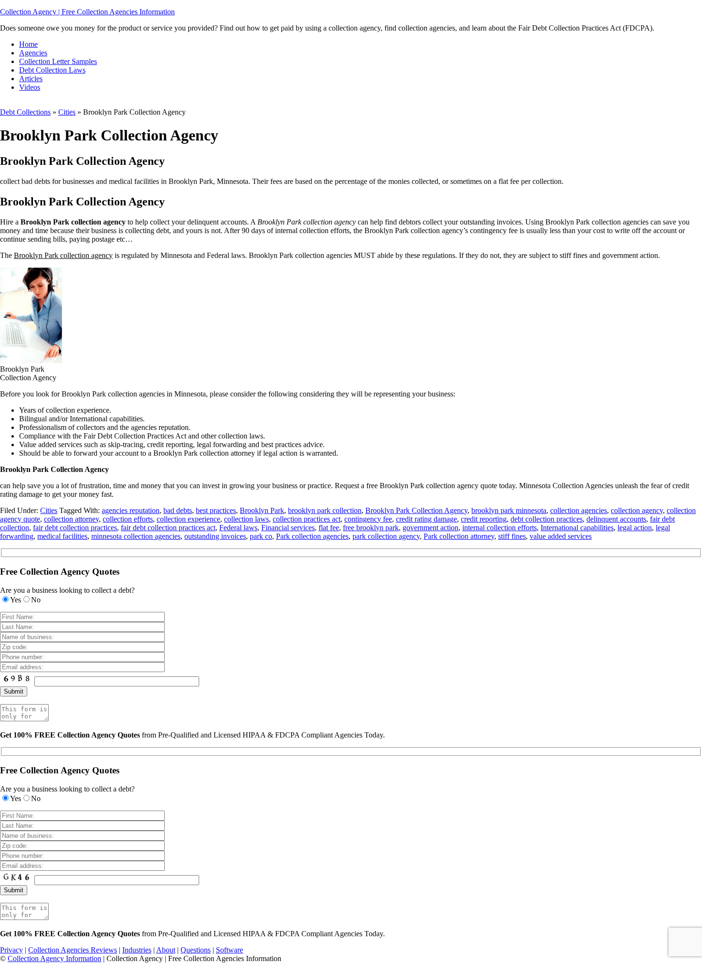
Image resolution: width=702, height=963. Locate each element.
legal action (634, 528)
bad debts (177, 510)
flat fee (329, 528)
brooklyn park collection (325, 510)
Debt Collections (25, 112)
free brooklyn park (371, 528)
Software (229, 950)
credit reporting (484, 519)
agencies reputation (131, 510)
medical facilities (62, 536)
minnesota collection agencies (136, 536)
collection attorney (71, 519)
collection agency (637, 510)
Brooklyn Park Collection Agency (416, 510)
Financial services (288, 528)
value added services (561, 536)
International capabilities (577, 528)
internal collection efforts (499, 528)
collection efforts (128, 519)
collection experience (188, 519)
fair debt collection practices (75, 528)
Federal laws (238, 528)
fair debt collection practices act (168, 528)
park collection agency (386, 536)
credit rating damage (426, 519)
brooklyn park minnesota (508, 510)
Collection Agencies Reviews (72, 950)
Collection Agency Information (54, 958)
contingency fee (368, 519)
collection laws (246, 519)
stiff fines (512, 536)
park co (261, 536)
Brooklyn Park (262, 510)
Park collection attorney (459, 536)
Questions (196, 950)
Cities (66, 112)
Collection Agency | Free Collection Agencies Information (87, 12)
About (165, 950)
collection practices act (306, 519)
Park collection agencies (312, 536)
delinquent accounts (616, 519)
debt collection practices (547, 519)
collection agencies (578, 510)
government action (430, 528)
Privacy (11, 950)
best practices (216, 510)
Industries (136, 950)
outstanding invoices (215, 536)
